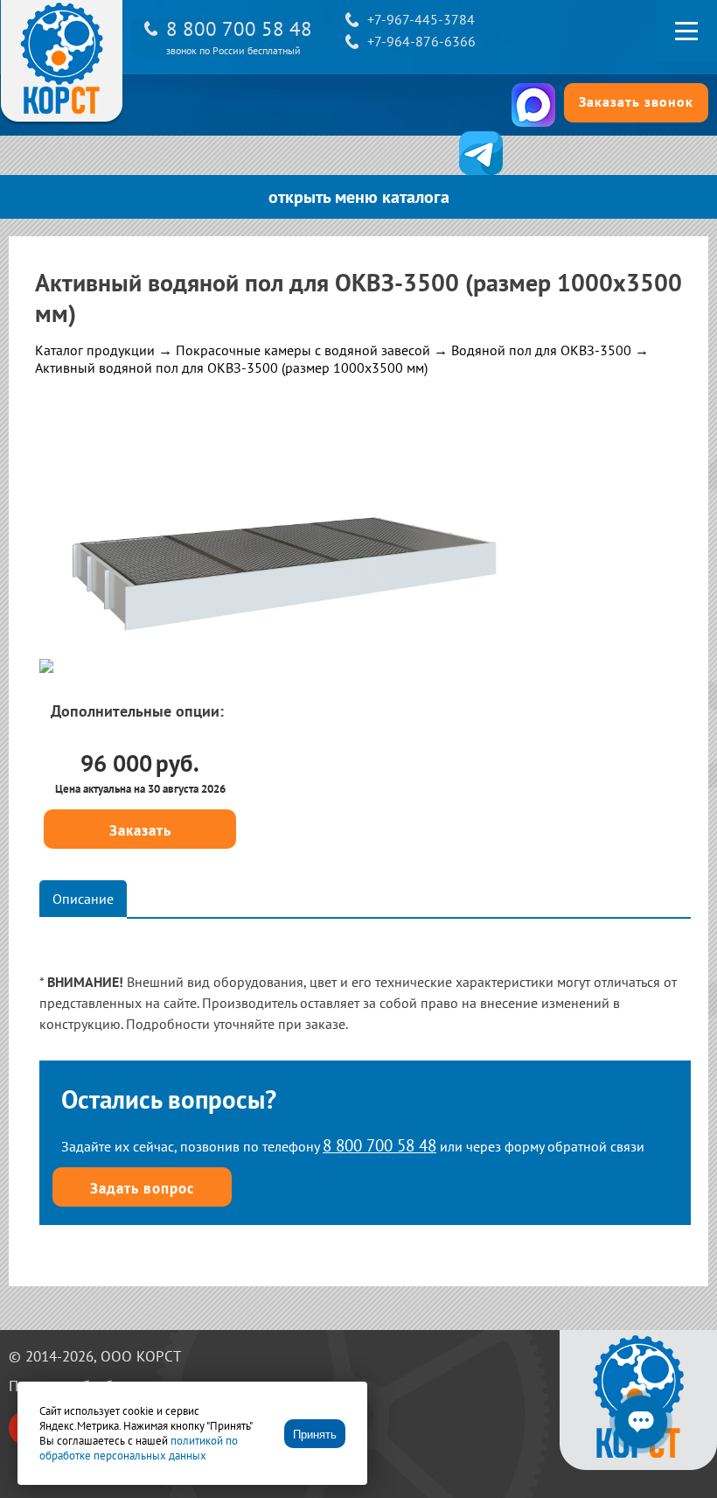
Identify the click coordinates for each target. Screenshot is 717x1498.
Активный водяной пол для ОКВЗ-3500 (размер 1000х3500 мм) (231, 367)
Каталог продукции (95, 350)
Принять (315, 1434)
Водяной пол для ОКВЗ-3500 (541, 350)
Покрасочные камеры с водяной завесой (303, 350)
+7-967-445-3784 (421, 19)
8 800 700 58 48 (239, 28)
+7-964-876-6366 (421, 41)
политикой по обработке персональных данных (138, 1448)
